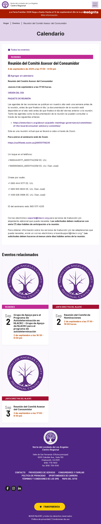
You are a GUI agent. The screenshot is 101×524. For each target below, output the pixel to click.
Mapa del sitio (69, 478)
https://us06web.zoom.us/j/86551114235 (29, 142)
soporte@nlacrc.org (38, 218)
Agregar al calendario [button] (22, 75)
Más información (49, 15)
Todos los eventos (20, 49)
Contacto (20, 472)
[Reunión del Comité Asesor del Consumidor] (25, 373)
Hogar (6, 23)
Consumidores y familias (71, 472)
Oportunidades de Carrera (63, 475)
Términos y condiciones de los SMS (40, 478)
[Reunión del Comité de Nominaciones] (75, 281)
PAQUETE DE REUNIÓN (19, 98)
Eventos (16, 23)
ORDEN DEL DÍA (16, 92)
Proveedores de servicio (42, 472)
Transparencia (51, 506)
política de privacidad (34, 475)
